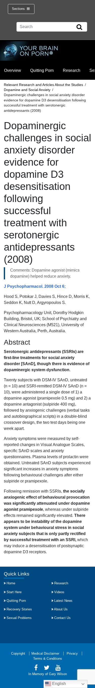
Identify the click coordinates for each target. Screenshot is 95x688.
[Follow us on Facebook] (36, 668)
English (58, 683)
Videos (59, 592)
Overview (12, 70)
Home (11, 583)
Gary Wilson (58, 674)
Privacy (72, 653)
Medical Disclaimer (45, 653)
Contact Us (62, 618)
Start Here (14, 592)
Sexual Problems (19, 618)
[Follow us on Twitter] (46, 668)
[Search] (79, 27)
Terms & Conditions (47, 658)
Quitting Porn (42, 70)
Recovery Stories (19, 609)
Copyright (18, 653)
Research (71, 70)
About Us (61, 609)
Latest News (63, 601)
